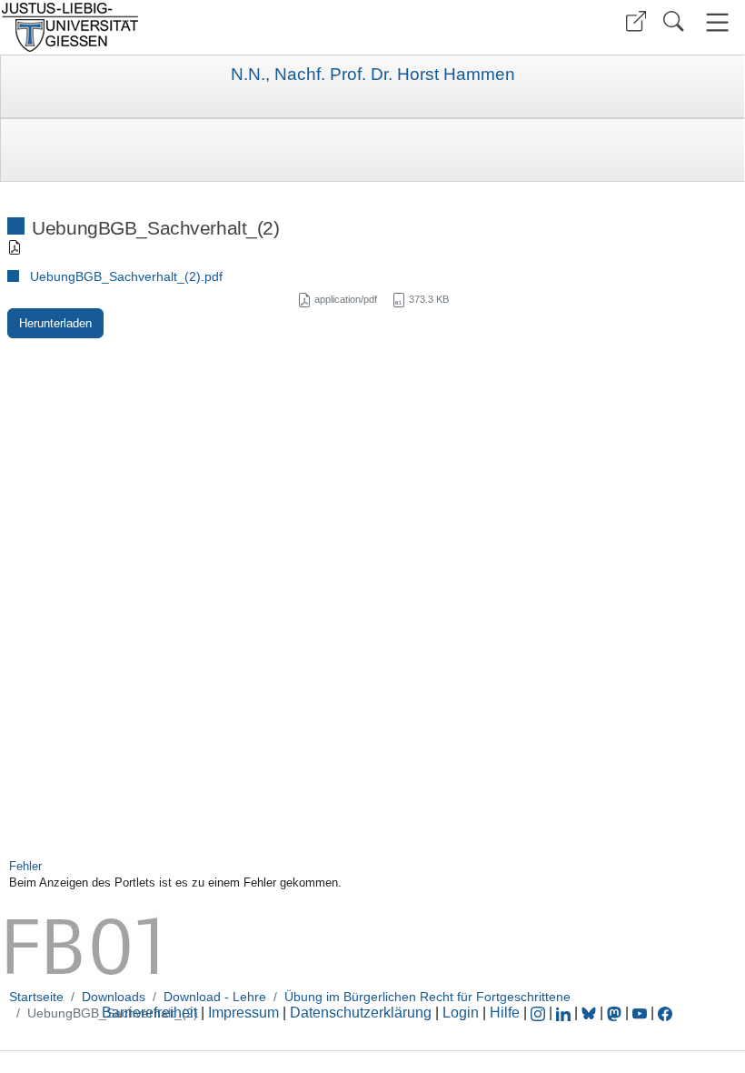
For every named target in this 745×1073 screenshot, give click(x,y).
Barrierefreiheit (149, 1012)
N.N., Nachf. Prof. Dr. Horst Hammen (373, 74)
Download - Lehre (215, 996)
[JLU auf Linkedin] (565, 1012)
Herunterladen (55, 323)
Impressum (243, 1012)
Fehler (25, 866)
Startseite (36, 996)
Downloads (113, 996)
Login (462, 1012)
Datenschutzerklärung (361, 1012)
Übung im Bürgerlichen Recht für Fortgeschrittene (427, 996)
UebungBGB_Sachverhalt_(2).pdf (126, 276)
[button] (636, 21)
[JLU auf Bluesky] (590, 1012)
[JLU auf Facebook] (665, 1012)
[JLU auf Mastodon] (616, 1012)
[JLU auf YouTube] (639, 1012)
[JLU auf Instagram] (540, 1012)
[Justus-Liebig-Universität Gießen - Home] (184, 27)
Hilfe (505, 1012)
